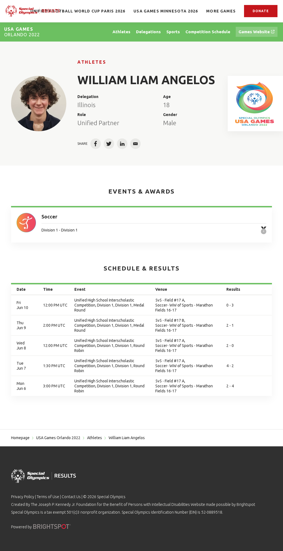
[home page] (33, 11)
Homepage (20, 438)
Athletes (91, 62)
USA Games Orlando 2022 (58, 438)
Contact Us (71, 497)
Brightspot (246, 504)
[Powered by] (52, 526)
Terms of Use (48, 497)
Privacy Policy (22, 497)
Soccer (49, 216)
